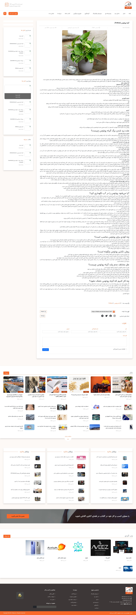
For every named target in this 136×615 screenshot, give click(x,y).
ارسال (35, 607)
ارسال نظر (45, 349)
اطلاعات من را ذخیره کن (119, 349)
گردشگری (87, 13)
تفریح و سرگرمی (77, 13)
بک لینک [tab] (7, 536)
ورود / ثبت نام (13, 13)
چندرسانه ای (108, 13)
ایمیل (68, 329)
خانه (130, 13)
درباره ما (59, 13)
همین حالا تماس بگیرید (17, 516)
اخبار (124, 13)
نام (126, 329)
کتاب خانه (67, 13)
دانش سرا (117, 13)
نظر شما (125, 335)
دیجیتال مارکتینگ (97, 13)
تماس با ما (51, 13)
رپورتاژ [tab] (6, 373)
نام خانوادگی (95, 329)
